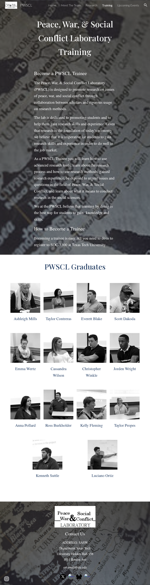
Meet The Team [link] (71, 5)
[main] (75, 38)
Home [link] (52, 5)
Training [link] (107, 5)
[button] (145, 5)
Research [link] (91, 5)
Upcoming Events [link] (128, 5)
